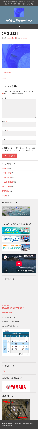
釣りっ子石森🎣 (4, 78)
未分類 (4, 196)
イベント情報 (6, 173)
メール (5, 130)
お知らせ (5, 168)
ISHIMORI (24, 38)
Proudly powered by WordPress (11, 423)
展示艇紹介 (6, 191)
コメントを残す (6, 72)
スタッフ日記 (6, 177)
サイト (4, 139)
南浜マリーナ (6, 187)
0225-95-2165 (7, 312)
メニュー (20, 27)
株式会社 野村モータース (19, 20)
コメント (6, 98)
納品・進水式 (8, 182)
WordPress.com (7, 425)
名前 (4, 121)
